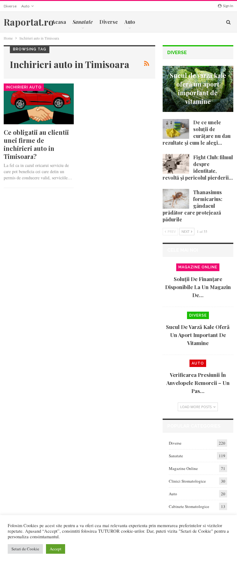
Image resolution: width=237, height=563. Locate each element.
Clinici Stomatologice (187, 481)
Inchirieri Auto (24, 87)
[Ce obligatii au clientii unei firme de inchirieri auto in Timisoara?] (39, 103)
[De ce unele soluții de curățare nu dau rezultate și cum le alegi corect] (176, 129)
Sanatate (176, 456)
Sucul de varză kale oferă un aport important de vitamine (198, 88)
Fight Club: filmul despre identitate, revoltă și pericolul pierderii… (198, 167)
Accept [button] (55, 549)
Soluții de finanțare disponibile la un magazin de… (198, 286)
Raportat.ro (29, 22)
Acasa (59, 22)
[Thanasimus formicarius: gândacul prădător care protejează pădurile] (176, 199)
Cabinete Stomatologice (189, 506)
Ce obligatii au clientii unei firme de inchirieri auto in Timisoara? (36, 144)
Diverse (10, 6)
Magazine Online (197, 267)
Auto (25, 6)
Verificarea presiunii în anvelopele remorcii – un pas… (198, 382)
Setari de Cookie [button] (25, 549)
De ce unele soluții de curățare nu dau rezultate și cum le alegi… (197, 132)
